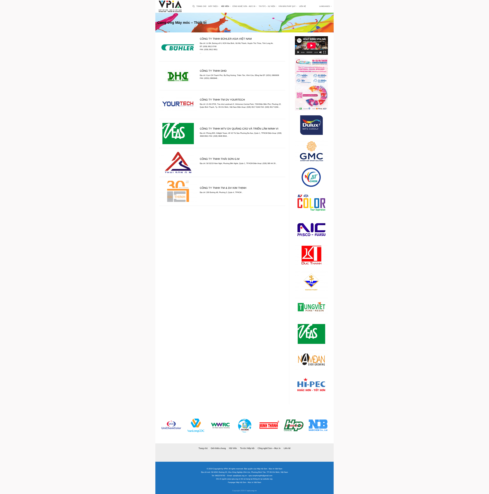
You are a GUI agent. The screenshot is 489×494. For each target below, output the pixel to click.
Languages (324, 6)
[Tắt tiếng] (320, 52)
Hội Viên (233, 448)
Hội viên (225, 6)
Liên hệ (302, 6)
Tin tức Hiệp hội (247, 448)
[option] (181, 425)
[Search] (194, 6)
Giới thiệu (213, 6)
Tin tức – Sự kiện (267, 6)
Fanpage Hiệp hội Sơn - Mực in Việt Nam (244, 482)
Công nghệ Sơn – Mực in (243, 6)
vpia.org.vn (252, 491)
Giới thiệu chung (218, 448)
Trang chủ (201, 6)
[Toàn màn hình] (324, 52)
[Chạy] (298, 52)
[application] (311, 45)
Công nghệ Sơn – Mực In (269, 448)
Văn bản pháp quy (287, 6)
